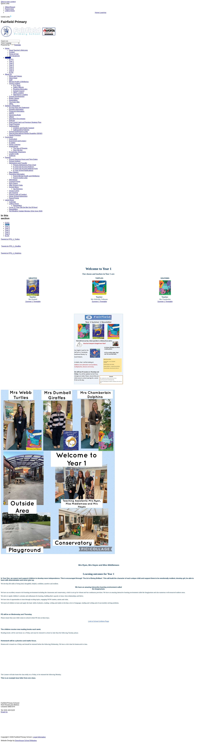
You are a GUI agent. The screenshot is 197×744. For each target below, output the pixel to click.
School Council (18, 91)
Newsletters (17, 205)
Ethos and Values (15, 76)
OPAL (11, 104)
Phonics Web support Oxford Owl (14, 664)
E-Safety (12, 143)
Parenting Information (17, 174)
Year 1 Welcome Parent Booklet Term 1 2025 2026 (20, 652)
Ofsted (11, 117)
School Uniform (14, 161)
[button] (10, 16)
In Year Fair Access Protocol (23, 167)
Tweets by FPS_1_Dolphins (11, 253)
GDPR (11, 113)
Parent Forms (14, 198)
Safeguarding (14, 126)
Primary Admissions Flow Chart (24, 165)
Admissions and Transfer (18, 163)
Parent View (9, 9)
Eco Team (16, 85)
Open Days (13, 78)
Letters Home (10, 11)
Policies (12, 120)
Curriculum (9, 137)
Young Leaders (14, 83)
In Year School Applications (23, 170)
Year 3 (11, 65)
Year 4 (11, 67)
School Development (16, 96)
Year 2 (11, 63)
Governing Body (15, 115)
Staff (10, 80)
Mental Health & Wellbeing (19, 82)
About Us (8, 74)
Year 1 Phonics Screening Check (14, 658)
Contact (12, 52)
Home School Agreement (18, 196)
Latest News (9, 200)
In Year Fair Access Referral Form (25, 168)
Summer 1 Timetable (33, 301)
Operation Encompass (17, 119)
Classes (8, 58)
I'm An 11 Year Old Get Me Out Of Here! (23, 207)
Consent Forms (14, 181)
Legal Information (39, 737)
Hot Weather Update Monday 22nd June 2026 (25, 211)
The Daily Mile (14, 102)
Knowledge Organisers (17, 152)
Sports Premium (15, 135)
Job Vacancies (14, 56)
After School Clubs (16, 185)
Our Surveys (13, 192)
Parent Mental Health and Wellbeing (26, 176)
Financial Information (16, 111)
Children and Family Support (23, 128)
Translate (17, 45)
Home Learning (100, 12)
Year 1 (11, 61)
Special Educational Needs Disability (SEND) (25, 133)
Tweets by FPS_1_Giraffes (11, 246)
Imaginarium (13, 146)
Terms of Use (14, 54)
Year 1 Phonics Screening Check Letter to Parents (20, 661)
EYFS (11, 59)
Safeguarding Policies (21, 130)
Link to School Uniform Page (98, 621)
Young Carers (14, 191)
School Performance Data (18, 131)
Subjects (12, 156)
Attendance (13, 180)
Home (7, 48)
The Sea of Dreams (20, 148)
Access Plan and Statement (19, 107)
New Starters (13, 172)
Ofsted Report (10, 7)
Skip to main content (8, 2)
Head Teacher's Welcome (18, 50)
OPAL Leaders (18, 93)
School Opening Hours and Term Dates (23, 159)
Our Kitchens (18, 189)
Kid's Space (13, 183)
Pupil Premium (14, 124)
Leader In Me (14, 154)
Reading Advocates (20, 89)
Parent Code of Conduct (18, 194)
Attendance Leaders (20, 95)
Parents (8, 157)
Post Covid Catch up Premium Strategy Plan (25, 122)
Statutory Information (12, 106)
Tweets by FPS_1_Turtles (10, 239)
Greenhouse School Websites (26, 740)
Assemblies (13, 100)
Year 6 (11, 70)
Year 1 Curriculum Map (9, 308)
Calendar (12, 202)
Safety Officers (18, 87)
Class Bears (96, 681)
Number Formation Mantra (11, 666)
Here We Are (17, 150)
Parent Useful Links (20, 178)
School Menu (14, 187)
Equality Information (16, 109)
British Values (14, 98)
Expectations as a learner (11, 655)
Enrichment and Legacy (17, 141)
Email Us (4, 712)
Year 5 (11, 69)
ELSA (11, 72)
